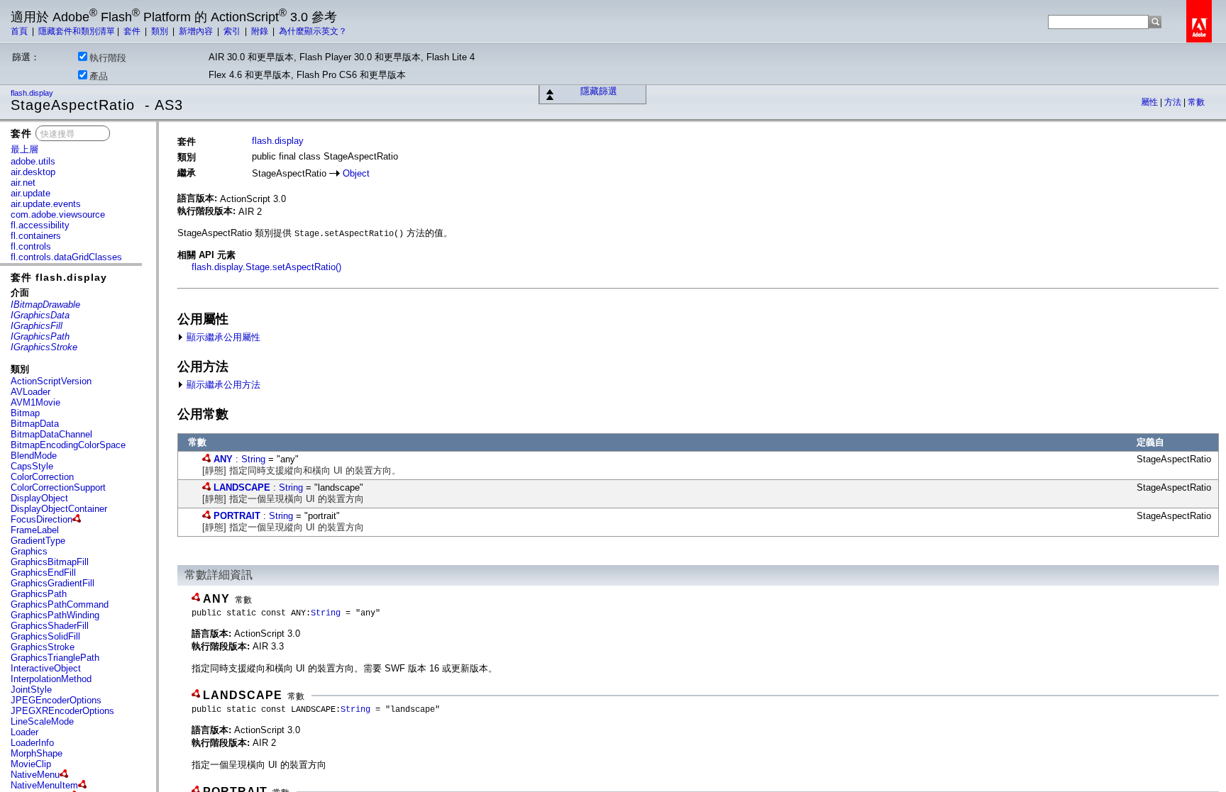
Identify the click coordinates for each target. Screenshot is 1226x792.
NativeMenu (35, 774)
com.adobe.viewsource (58, 214)
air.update (30, 193)
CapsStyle (32, 466)
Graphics (29, 551)
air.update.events (46, 204)
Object (356, 173)
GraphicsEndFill (43, 572)
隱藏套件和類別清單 (76, 31)
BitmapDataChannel (51, 434)
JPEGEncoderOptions (56, 700)
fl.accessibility (40, 225)
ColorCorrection (42, 477)
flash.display (33, 93)
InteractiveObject (46, 668)
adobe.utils (33, 161)
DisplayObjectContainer (59, 508)
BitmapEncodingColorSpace (68, 445)
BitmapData (35, 423)
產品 (98, 76)
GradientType (38, 540)
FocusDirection (41, 519)
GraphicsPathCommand (60, 604)
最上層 (24, 149)
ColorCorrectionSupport (58, 487)
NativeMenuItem (44, 785)
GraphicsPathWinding (55, 615)
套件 (133, 31)
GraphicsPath (39, 594)
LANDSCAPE (242, 487)
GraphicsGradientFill (52, 583)
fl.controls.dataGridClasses (66, 257)
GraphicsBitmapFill (50, 562)
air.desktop (33, 172)
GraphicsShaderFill (50, 625)
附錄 (260, 31)
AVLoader (30, 391)
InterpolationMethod (51, 679)
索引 (233, 31)
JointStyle (31, 689)
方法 (1173, 102)
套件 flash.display (59, 277)
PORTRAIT (237, 516)
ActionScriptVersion (51, 381)
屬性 (1150, 102)
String (253, 459)
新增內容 (197, 31)
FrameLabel (35, 530)
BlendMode (34, 455)
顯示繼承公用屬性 (222, 337)
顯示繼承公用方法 (222, 384)
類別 (160, 31)
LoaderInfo (32, 742)
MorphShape (36, 753)
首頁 (20, 31)
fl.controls (31, 246)
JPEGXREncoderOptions (62, 710)
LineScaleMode (42, 721)
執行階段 (107, 57)
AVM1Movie (35, 402)
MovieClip (31, 764)
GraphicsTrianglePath (55, 657)
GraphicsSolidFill (45, 636)
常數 (1196, 102)
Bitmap (25, 413)
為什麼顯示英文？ (313, 31)
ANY (223, 459)
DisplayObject (39, 498)
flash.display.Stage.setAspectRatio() (266, 267)
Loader (24, 732)
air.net (23, 182)
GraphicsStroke (42, 647)
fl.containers (36, 235)
